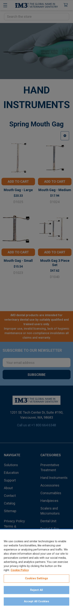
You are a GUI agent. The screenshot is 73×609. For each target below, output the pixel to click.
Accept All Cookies (36, 601)
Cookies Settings (36, 578)
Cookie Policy (20, 570)
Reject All (36, 590)
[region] (36, 569)
